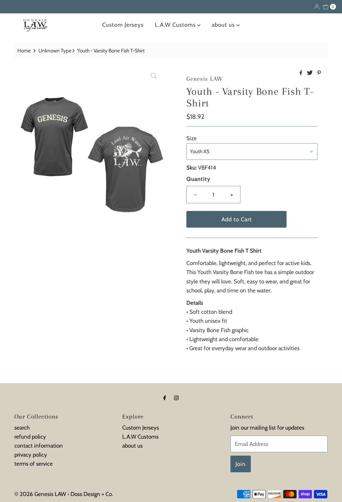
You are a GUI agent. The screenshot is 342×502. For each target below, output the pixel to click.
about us (224, 24)
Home (24, 50)
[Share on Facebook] (302, 73)
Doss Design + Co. (91, 494)
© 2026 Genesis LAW (40, 494)
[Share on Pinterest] (319, 73)
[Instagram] (176, 397)
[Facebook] (164, 397)
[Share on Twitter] (310, 73)
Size (191, 138)
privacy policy (30, 454)
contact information (38, 445)
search (22, 427)
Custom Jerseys (123, 24)
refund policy (30, 436)
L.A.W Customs (176, 24)
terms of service (33, 463)
